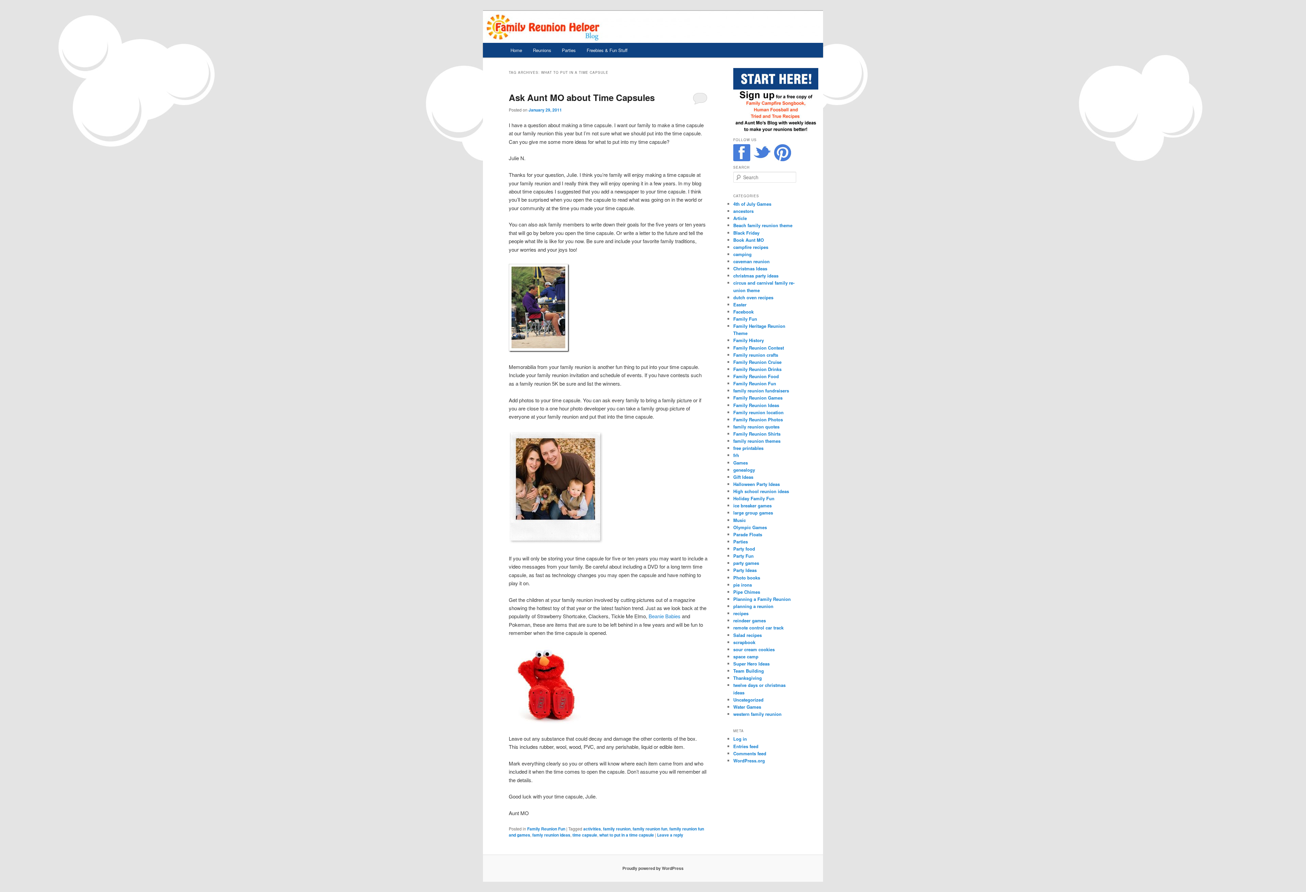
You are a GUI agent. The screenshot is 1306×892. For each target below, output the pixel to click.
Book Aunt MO (748, 240)
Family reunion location (758, 412)
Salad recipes (747, 635)
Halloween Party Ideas (756, 484)
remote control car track (758, 627)
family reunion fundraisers (761, 390)
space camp (745, 656)
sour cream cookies (754, 649)
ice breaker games (752, 505)
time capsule (584, 835)
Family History (748, 340)
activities (592, 829)
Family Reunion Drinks (757, 369)
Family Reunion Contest (758, 347)
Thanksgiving (747, 678)
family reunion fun (650, 829)
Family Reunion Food (756, 376)
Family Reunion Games (758, 397)
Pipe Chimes (746, 592)
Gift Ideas (743, 477)
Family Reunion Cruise (757, 362)
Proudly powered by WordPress (653, 868)
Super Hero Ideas (751, 663)
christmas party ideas (755, 275)
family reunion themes (757, 441)
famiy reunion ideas (551, 835)
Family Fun (745, 319)
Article (740, 218)
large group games (753, 512)
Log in (740, 739)
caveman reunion (751, 261)
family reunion (617, 829)
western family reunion (757, 714)
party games (746, 563)
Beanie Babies (665, 616)
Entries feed (745, 746)
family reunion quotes (756, 426)
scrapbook (744, 642)
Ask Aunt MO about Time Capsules (582, 97)
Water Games (747, 707)
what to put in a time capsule (626, 835)
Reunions (542, 50)
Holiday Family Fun (753, 498)
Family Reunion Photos (758, 419)
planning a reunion (753, 606)
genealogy (744, 470)
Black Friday (746, 233)
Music (739, 520)
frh (736, 455)
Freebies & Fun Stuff (607, 50)
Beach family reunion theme (762, 225)
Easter (740, 304)
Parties (569, 50)
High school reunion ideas (761, 491)
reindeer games (749, 620)
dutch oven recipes (753, 297)
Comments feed (749, 753)
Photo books (746, 577)
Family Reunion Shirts (757, 434)
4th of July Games (752, 204)
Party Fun (743, 556)
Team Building (748, 671)
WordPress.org (749, 760)
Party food (744, 548)
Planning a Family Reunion (762, 599)
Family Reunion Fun (546, 829)
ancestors (743, 211)
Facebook (743, 311)
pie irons (742, 585)
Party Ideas (745, 570)
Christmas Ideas (750, 268)
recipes (741, 613)
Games (740, 462)
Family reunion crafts (755, 355)
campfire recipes (750, 247)
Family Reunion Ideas (756, 405)
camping (742, 254)
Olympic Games (750, 527)
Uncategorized (748, 699)
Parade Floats (747, 534)
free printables (748, 448)
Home (516, 50)
